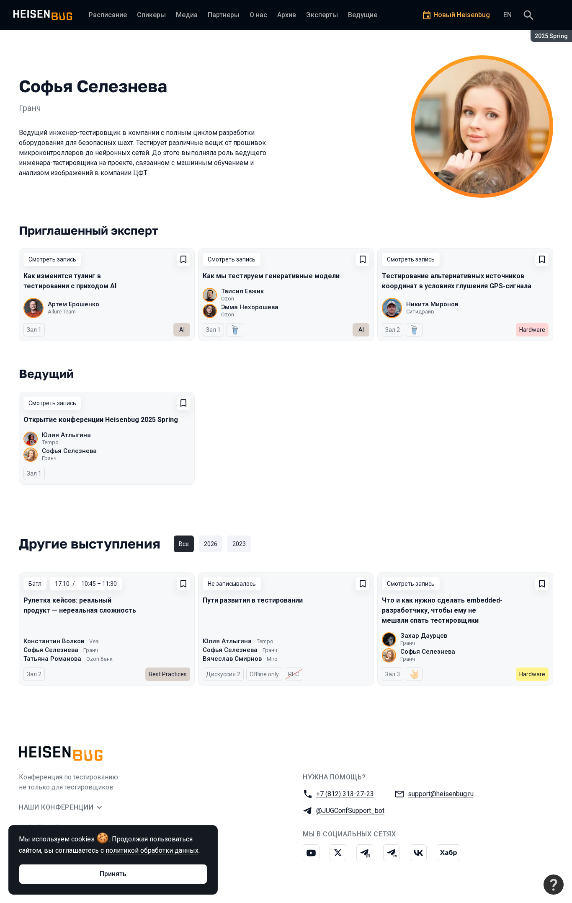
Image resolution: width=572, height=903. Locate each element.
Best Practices (168, 674)
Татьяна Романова (52, 658)
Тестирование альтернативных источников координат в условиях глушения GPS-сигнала (456, 281)
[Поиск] (528, 15)
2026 (210, 544)
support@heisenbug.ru (441, 794)
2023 (239, 544)
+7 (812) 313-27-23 (345, 794)
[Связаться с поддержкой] (554, 885)
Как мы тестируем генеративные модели (271, 276)
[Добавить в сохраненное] (183, 259)
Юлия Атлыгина (66, 435)
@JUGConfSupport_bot (350, 811)
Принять (113, 874)
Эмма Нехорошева (249, 307)
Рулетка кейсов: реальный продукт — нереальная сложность (79, 605)
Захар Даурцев (423, 635)
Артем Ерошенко (73, 304)
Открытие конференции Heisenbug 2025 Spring (100, 420)
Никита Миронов (432, 304)
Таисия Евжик (242, 291)
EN (507, 15)
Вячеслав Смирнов (232, 658)
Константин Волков (53, 641)
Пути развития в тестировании (253, 600)
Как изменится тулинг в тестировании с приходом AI (69, 281)
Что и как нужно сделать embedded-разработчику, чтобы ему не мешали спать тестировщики (442, 610)
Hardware (532, 329)
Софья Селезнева (69, 451)
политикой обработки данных (152, 850)
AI (182, 329)
